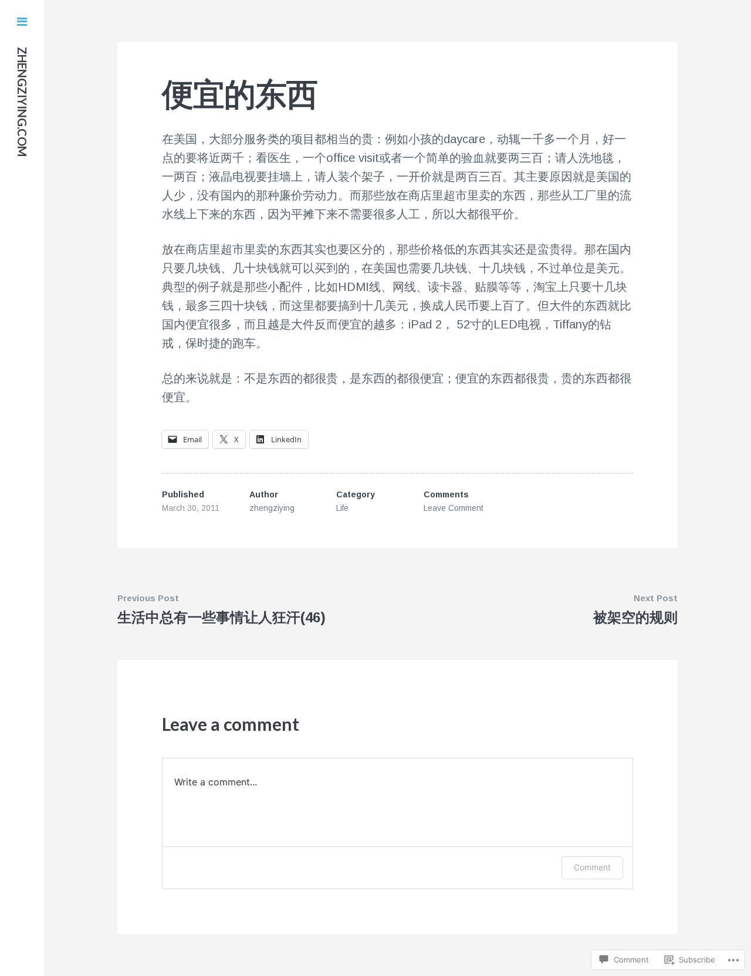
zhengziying (272, 508)
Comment (592, 867)
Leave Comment (453, 508)
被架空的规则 (635, 617)
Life (342, 508)
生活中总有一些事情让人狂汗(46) (221, 617)
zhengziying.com (22, 102)
